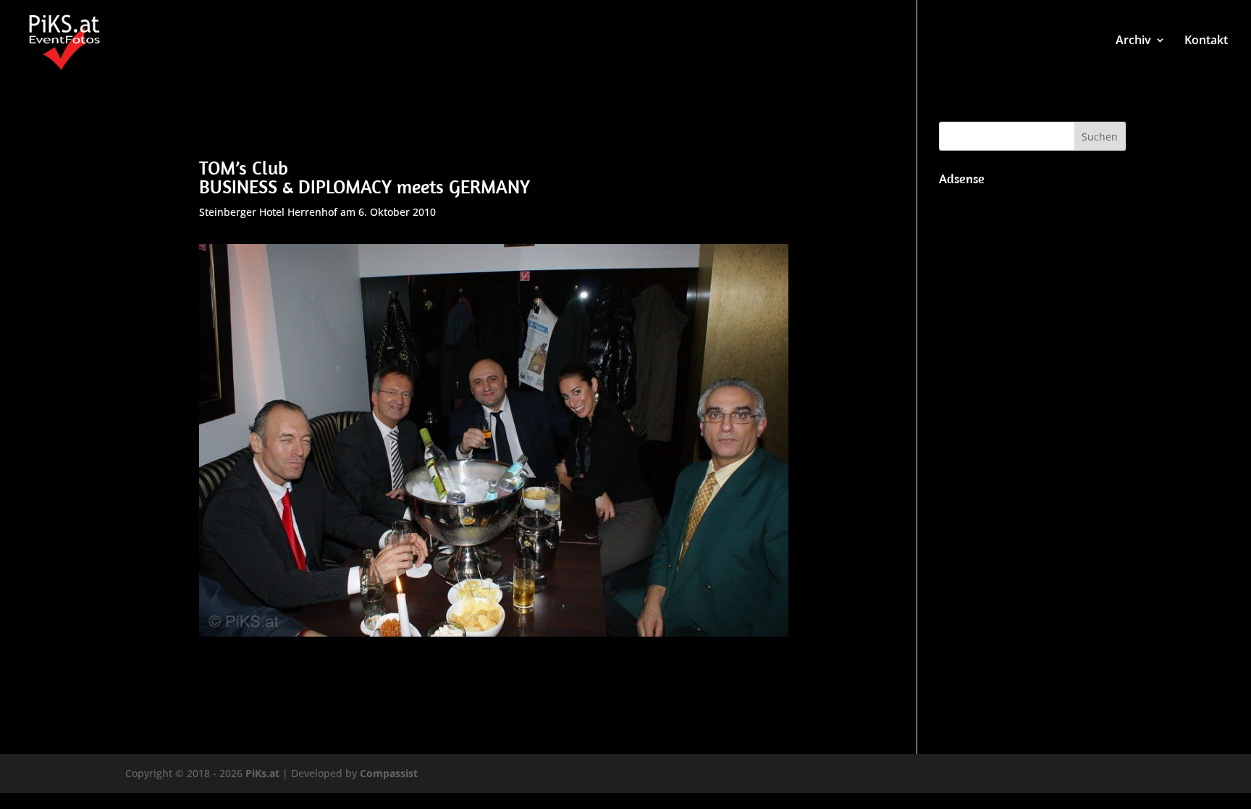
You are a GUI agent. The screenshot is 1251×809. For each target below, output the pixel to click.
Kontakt (1206, 41)
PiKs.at (262, 773)
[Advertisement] (1032, 410)
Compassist (389, 773)
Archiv (1133, 41)
